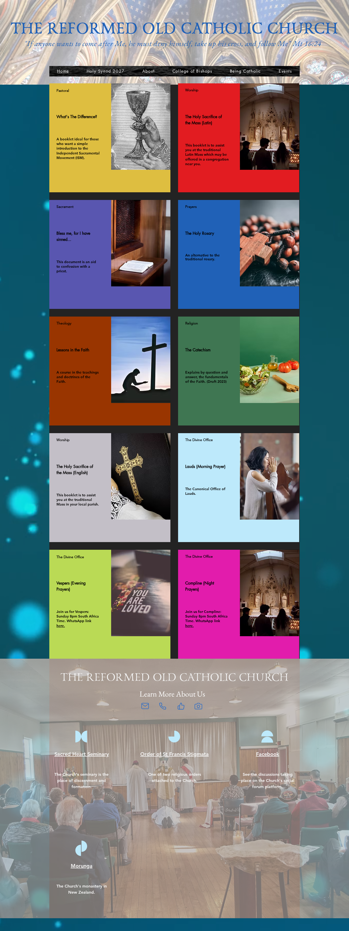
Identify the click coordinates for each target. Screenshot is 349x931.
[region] (109, 137)
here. (60, 625)
